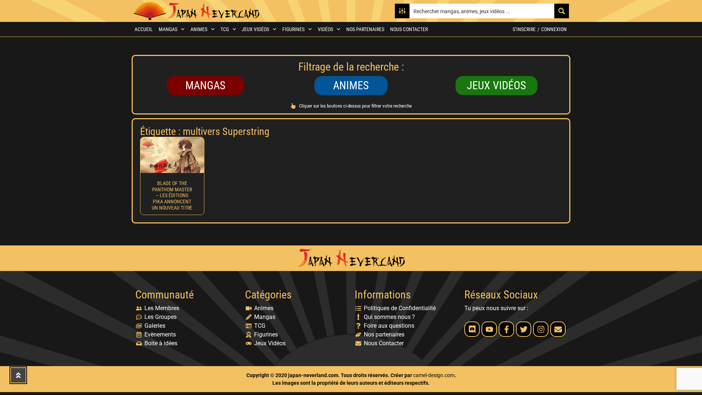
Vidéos (325, 29)
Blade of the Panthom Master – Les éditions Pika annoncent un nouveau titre (172, 195)
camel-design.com (433, 375)
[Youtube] (489, 329)
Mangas (168, 29)
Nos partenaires (365, 29)
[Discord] (472, 329)
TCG (224, 29)
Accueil (144, 29)
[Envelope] (558, 329)
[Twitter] (523, 329)
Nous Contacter (409, 29)
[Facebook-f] (506, 329)
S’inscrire (524, 29)
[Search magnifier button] (561, 11)
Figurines (293, 29)
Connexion (554, 29)
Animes (198, 29)
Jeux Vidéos (255, 29)
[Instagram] (540, 329)
